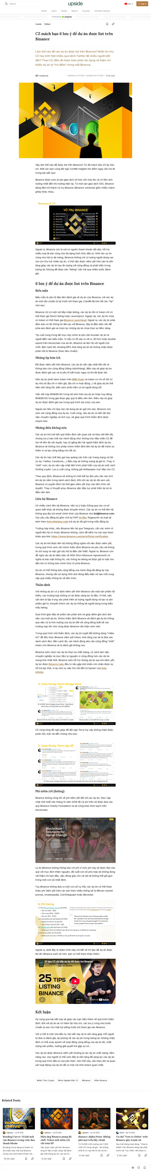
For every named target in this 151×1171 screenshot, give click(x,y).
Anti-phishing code (57, 521)
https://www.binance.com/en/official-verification (80, 536)
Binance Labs (56, 664)
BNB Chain (78, 379)
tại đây (82, 517)
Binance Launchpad (75, 320)
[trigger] (22, 4)
